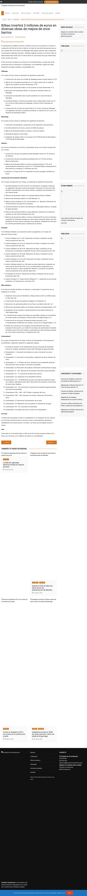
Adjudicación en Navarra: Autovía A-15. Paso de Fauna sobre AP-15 (72, 386)
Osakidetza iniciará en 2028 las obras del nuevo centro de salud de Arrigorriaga (43, 734)
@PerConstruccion (66, 36)
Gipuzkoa (35, 582)
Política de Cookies (46, 777)
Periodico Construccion (68, 34)
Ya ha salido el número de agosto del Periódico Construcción (72, 219)
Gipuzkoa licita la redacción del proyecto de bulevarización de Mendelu (42, 588)
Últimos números (26, 13)
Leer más (64, 223)
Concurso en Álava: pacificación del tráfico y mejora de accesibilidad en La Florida (72, 405)
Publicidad (36, 13)
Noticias (7, 13)
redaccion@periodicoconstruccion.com (70, 763)
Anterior (7, 442)
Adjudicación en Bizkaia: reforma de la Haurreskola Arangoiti (72, 411)
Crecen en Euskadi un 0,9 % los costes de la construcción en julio (14, 734)
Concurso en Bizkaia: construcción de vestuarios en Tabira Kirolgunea (72, 392)
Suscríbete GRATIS (51, 2)
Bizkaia (19, 37)
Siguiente (50, 442)
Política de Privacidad (35, 777)
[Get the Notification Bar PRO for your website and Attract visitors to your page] (1, 2)
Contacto (57, 13)
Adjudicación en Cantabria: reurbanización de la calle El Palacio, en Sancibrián (71, 399)
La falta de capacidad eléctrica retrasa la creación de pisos (13, 465)
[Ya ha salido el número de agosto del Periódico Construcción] (72, 204)
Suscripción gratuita (47, 13)
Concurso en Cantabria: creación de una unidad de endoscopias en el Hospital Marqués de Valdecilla (71, 380)
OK (70, 893)
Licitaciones (15, 13)
